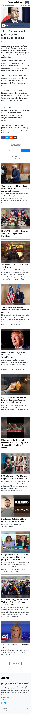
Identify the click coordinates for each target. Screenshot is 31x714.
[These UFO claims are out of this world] (15, 632)
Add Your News (5, 697)
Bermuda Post (15, 2)
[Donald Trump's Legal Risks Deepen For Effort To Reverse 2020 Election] (15, 339)
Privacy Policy (10, 711)
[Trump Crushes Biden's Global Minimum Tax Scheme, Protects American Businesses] (15, 173)
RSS (4, 699)
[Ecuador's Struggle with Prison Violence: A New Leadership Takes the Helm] (15, 587)
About (3, 711)
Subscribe (25, 151)
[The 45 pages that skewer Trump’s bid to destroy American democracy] (15, 294)
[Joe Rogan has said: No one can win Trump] (15, 252)
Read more (4, 694)
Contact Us (25, 709)
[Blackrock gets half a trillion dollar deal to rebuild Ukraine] (15, 506)
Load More (15, 663)
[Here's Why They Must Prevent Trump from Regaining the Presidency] (15, 218)
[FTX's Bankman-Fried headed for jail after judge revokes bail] (15, 463)
